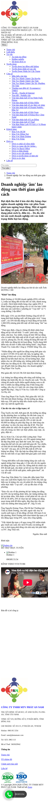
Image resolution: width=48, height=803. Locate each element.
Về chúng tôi (6, 759)
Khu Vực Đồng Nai (20, 134)
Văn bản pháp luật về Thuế (23, 122)
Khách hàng (11, 129)
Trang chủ (10, 173)
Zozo (30, 787)
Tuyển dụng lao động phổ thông (25, 66)
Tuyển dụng (11, 64)
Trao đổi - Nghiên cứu (21, 95)
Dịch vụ (9, 141)
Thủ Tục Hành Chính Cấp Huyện (26, 78)
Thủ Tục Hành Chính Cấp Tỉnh (25, 81)
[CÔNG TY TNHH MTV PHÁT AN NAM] (14, 25)
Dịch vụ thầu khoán (20, 151)
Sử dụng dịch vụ (19, 61)
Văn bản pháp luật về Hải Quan (25, 112)
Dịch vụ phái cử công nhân (23, 144)
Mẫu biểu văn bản (19, 76)
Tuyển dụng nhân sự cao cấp (24, 69)
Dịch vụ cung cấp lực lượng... (24, 146)
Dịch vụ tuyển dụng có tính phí (25, 156)
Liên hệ (4, 768)
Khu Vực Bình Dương (21, 136)
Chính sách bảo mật (9, 764)
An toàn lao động (19, 57)
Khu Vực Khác (18, 139)
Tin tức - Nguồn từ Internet (23, 93)
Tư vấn (9, 54)
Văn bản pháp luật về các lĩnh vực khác (28, 105)
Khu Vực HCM (18, 132)
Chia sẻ (9, 74)
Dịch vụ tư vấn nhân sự (22, 153)
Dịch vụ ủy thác (18, 158)
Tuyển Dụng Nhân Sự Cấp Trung (26, 71)
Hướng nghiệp (18, 59)
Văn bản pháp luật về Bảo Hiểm (25, 103)
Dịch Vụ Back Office (21, 148)
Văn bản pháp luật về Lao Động (25, 119)
